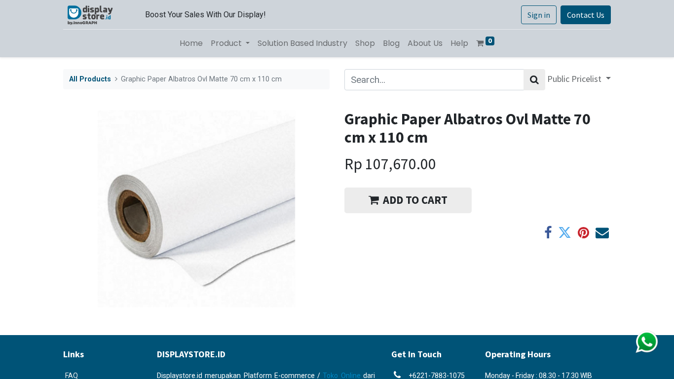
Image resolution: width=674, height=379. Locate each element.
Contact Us (585, 15)
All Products (90, 79)
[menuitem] (191, 43)
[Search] (534, 79)
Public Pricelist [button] (575, 78)
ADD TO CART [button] (415, 200)
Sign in (538, 15)
